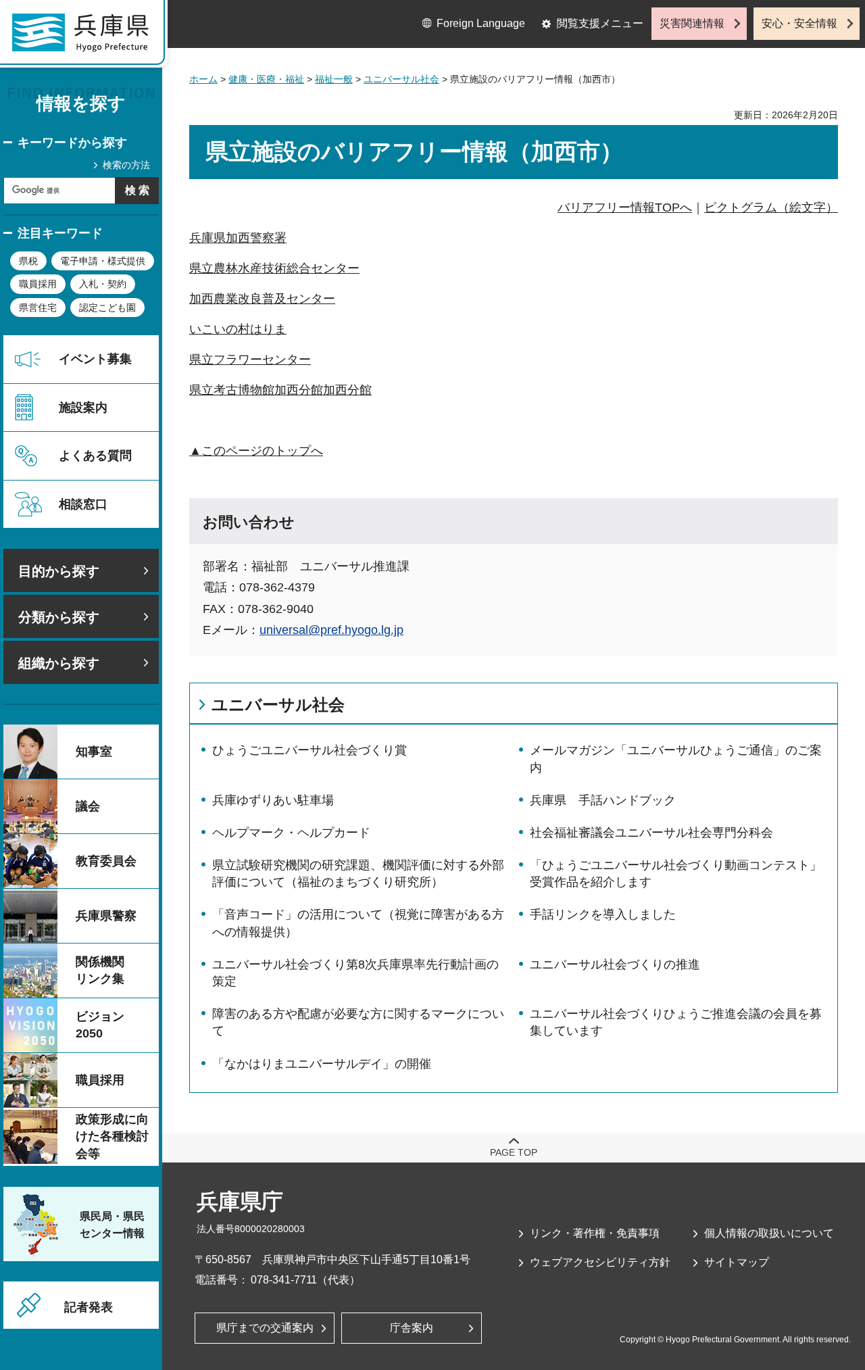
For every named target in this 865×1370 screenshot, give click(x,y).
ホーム (203, 79)
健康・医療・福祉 (266, 79)
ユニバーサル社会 (401, 79)
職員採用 (38, 283)
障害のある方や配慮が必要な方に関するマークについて (358, 1022)
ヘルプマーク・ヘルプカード (291, 832)
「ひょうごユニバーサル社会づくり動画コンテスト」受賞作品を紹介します (676, 873)
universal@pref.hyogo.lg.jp (331, 630)
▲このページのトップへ (256, 451)
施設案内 (83, 407)
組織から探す (58, 663)
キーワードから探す (72, 142)
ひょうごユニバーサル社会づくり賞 (309, 750)
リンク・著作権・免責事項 (595, 1233)
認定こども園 (107, 307)
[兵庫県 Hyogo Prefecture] (86, 37)
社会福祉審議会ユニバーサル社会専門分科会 (651, 832)
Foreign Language (481, 23)
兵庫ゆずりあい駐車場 (273, 800)
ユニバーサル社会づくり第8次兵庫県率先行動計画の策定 (355, 973)
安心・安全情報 (799, 23)
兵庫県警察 (106, 916)
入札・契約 (102, 283)
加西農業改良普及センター (262, 298)
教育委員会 (106, 861)
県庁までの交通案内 (265, 1328)
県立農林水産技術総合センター (274, 268)
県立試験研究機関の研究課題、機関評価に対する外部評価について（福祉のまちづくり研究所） (358, 873)
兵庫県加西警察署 (238, 238)
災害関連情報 (692, 23)
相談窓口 (83, 504)
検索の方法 (126, 165)
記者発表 (88, 1307)
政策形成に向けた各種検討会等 (112, 1136)
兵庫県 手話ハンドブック (603, 800)
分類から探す (58, 617)
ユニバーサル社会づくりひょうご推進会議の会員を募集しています (676, 1022)
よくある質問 (95, 455)
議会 (88, 806)
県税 (28, 260)
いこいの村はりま (238, 329)
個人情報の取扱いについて (769, 1233)
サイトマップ (736, 1262)
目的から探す (58, 571)
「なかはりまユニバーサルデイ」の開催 (321, 1064)
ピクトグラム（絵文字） (771, 207)
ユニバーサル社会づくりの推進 (615, 964)
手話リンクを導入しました (603, 914)
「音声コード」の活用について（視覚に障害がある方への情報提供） (358, 923)
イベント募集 (95, 359)
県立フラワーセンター (250, 359)
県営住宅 (38, 307)
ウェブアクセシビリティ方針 (600, 1262)
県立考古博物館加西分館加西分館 (280, 390)
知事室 (94, 751)
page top (513, 1152)
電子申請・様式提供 (102, 260)
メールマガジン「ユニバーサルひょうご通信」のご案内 (676, 758)
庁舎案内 (411, 1328)
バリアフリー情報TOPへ (625, 207)
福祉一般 (334, 79)
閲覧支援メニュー (600, 23)
